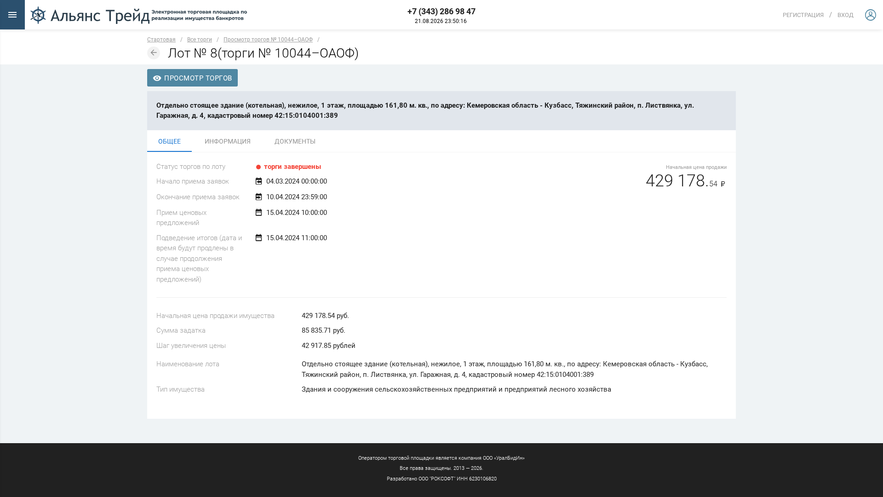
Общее (169, 141)
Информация (228, 141)
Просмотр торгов (197, 78)
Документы (295, 141)
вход (845, 15)
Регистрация (803, 15)
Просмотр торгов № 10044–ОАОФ (268, 39)
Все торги (199, 39)
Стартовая (161, 39)
